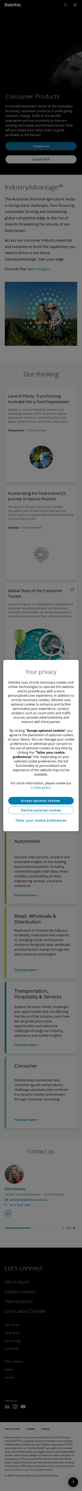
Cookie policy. (41, 787)
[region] (41, 745)
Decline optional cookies (41, 810)
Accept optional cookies (41, 800)
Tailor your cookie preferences (41, 820)
